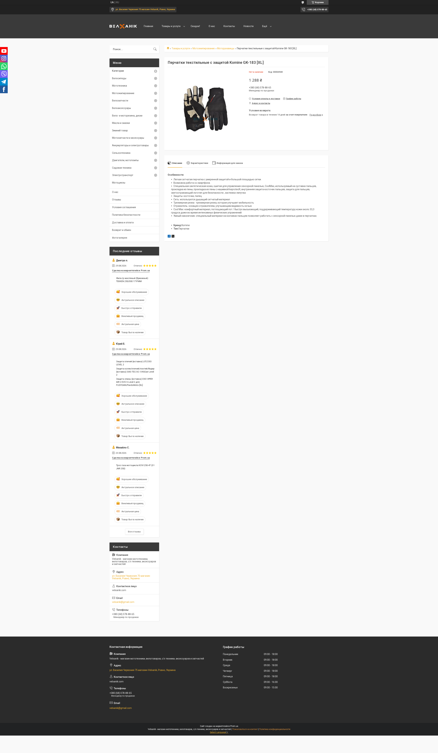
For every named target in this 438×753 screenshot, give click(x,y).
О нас (212, 26)
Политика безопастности (126, 214)
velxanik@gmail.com (123, 602)
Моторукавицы (225, 48)
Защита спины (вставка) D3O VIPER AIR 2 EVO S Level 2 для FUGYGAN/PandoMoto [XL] (134, 382)
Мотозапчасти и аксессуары (128, 137)
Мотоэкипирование (203, 48)
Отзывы (116, 199)
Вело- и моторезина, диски (127, 115)
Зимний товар (120, 130)
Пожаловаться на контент (245, 729)
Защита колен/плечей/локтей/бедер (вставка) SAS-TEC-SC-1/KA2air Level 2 (135, 371)
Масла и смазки (121, 123)
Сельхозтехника (121, 153)
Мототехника (119, 85)
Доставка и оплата (123, 222)
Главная (148, 26)
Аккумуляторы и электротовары (130, 145)
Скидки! (195, 26)
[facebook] (169, 236)
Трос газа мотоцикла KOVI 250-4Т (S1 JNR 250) (135, 467)
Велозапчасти (120, 100)
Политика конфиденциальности (274, 729)
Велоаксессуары (121, 108)
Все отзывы (134, 531)
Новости (248, 26)
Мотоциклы (118, 182)
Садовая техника (121, 167)
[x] (173, 236)
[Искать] (155, 49)
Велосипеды (119, 78)
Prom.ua (234, 726)
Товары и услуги (171, 26)
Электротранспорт (122, 175)
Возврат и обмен (121, 230)
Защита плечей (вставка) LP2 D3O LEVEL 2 (134, 363)
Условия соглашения (124, 207)
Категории (118, 70)
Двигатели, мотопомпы (125, 160)
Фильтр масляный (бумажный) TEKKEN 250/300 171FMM (132, 280)
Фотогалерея (119, 237)
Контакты (229, 26)
